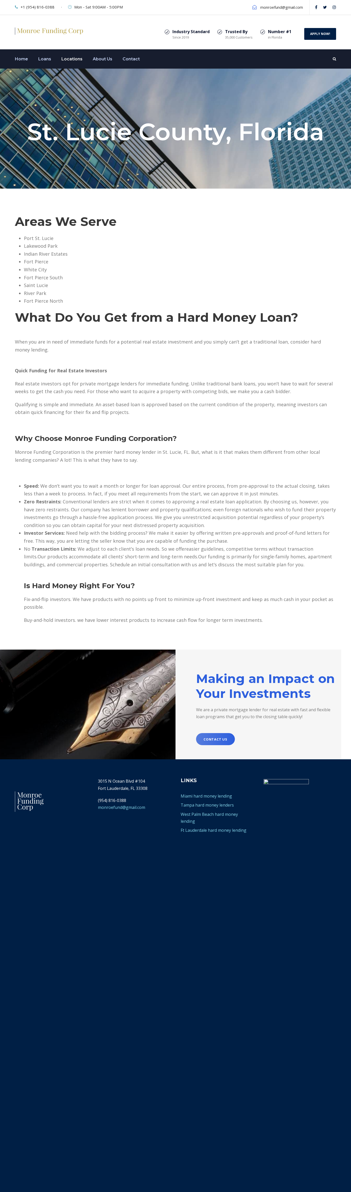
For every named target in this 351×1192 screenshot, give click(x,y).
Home (21, 59)
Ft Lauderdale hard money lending (213, 830)
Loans (44, 59)
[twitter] (325, 7)
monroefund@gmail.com (121, 807)
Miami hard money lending (206, 796)
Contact (131, 59)
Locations (71, 59)
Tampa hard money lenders (207, 805)
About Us (102, 59)
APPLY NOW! (320, 34)
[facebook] (316, 7)
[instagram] (334, 7)
